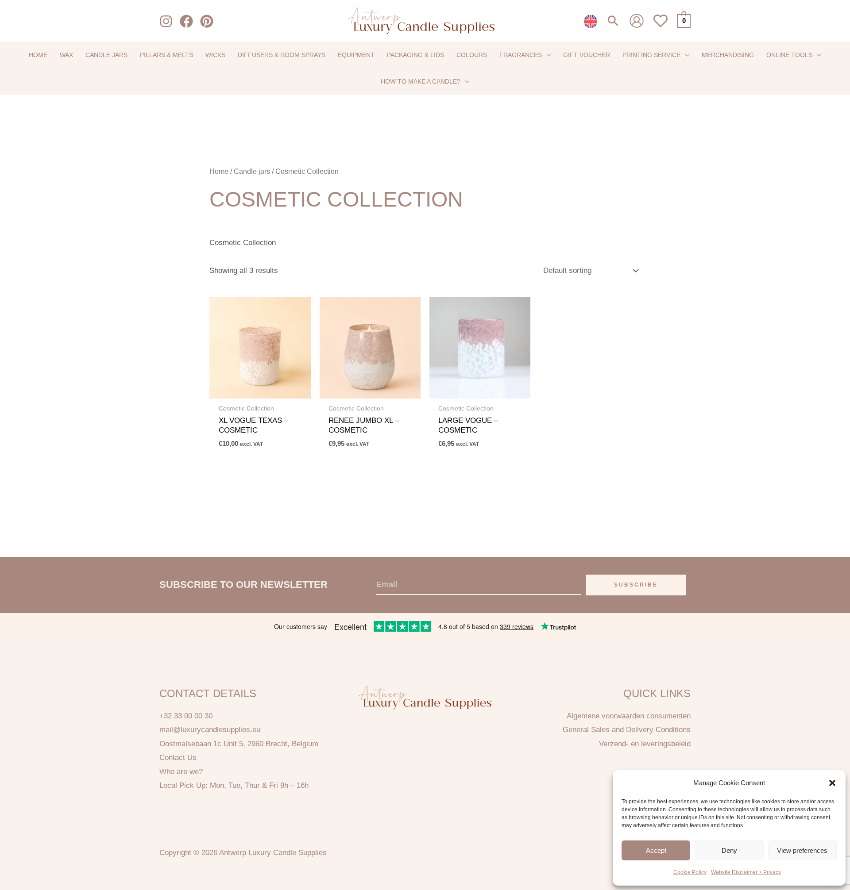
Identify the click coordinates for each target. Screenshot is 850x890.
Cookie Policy (690, 872)
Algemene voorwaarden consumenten (629, 716)
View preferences (802, 850)
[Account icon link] (636, 20)
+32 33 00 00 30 (185, 716)
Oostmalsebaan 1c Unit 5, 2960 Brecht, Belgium (238, 744)
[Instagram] (166, 21)
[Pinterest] (206, 21)
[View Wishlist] (660, 26)
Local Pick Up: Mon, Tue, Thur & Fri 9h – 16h (234, 785)
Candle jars (252, 171)
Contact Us (178, 757)
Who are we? (181, 771)
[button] (832, 783)
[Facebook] (186, 21)
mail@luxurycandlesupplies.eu (209, 729)
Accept (656, 850)
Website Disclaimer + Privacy (746, 872)
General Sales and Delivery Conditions (627, 729)
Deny (729, 850)
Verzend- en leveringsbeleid (645, 744)
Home (218, 171)
